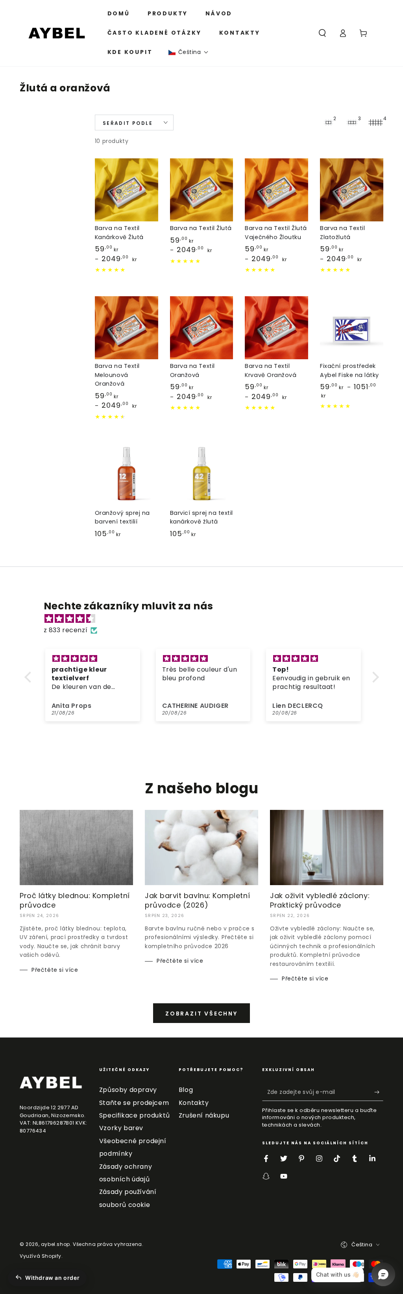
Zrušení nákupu (204, 1115)
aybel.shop (55, 1244)
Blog (186, 1089)
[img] (206, 619)
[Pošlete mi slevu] (378, 1092)
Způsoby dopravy (128, 1089)
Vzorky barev (121, 1127)
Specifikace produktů (134, 1115)
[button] (189, 52)
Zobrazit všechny (201, 1013)
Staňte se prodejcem (134, 1102)
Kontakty (194, 1102)
